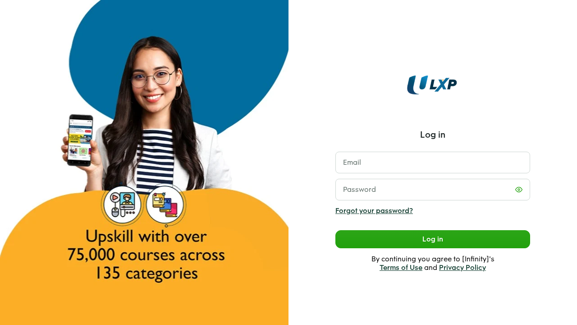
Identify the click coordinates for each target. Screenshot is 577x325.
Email (352, 162)
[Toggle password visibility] (519, 190)
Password (359, 189)
